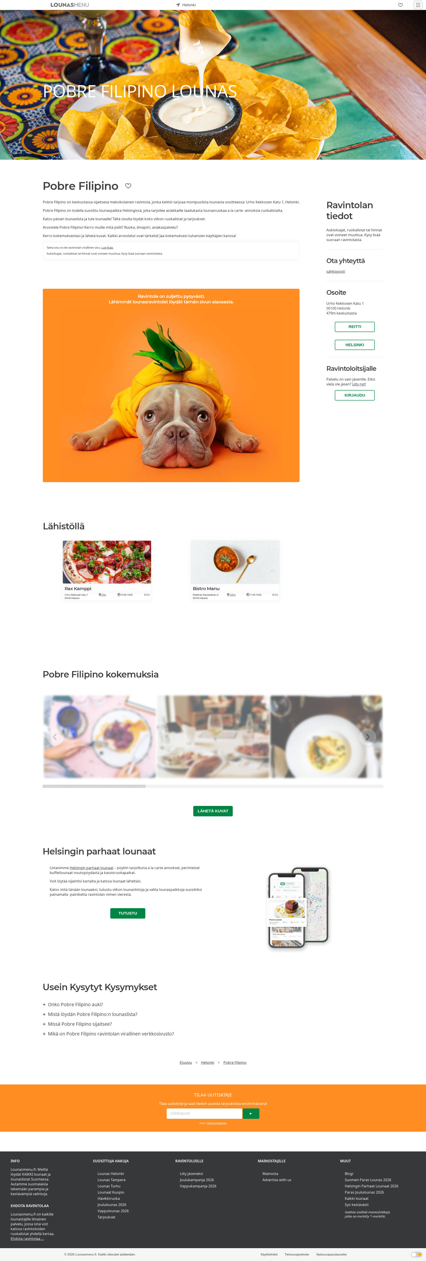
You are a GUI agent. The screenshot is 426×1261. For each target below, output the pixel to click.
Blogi (349, 1173)
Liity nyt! (359, 384)
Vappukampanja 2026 (198, 1186)
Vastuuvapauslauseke (331, 1254)
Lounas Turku (109, 1186)
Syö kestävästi (357, 1204)
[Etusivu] (70, 5)
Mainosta (270, 1173)
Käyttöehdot (269, 1254)
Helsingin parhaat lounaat (91, 867)
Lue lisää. (107, 247)
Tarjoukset (106, 1217)
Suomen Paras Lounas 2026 (368, 1179)
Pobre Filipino (235, 1062)
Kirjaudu (355, 395)
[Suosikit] (400, 5)
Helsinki (354, 345)
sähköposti (335, 271)
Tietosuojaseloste (217, 1123)
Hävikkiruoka (109, 1198)
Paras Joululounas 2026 (364, 1192)
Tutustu (127, 913)
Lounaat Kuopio (111, 1192)
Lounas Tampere (112, 1179)
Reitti (355, 326)
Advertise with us (276, 1179)
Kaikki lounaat (357, 1198)
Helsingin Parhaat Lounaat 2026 (371, 1186)
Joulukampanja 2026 (197, 1179)
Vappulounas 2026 (113, 1210)
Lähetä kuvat (213, 811)
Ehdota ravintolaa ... (27, 1238)
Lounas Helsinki (111, 1173)
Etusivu (186, 1062)
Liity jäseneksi (191, 1173)
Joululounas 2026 (112, 1204)
